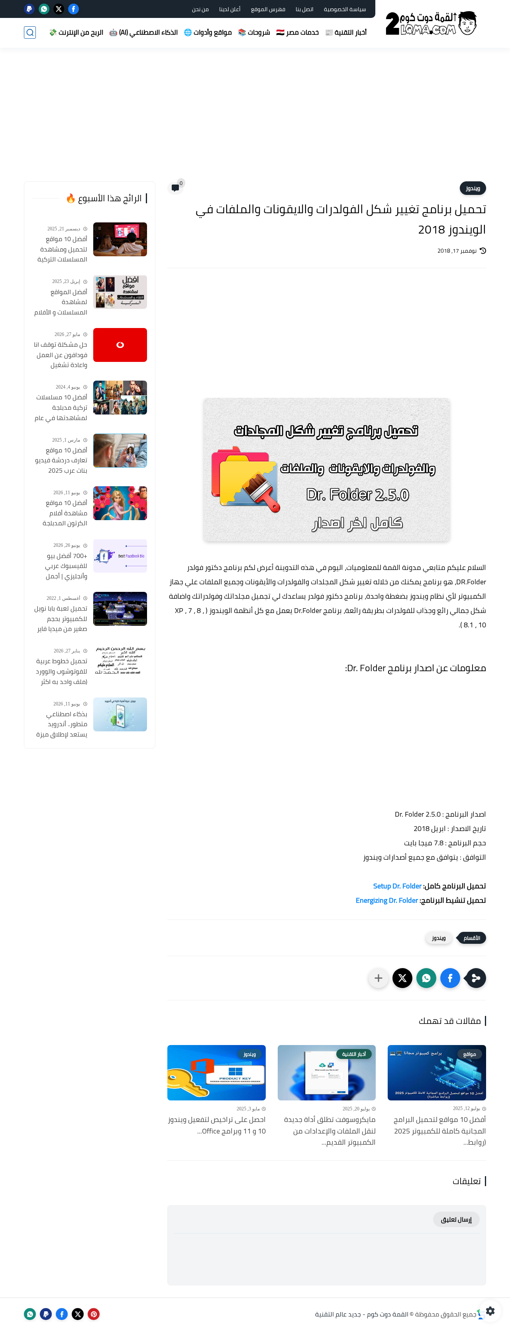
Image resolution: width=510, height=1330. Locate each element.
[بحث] (30, 32)
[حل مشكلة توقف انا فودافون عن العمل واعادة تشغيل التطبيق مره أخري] (120, 345)
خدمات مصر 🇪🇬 (297, 32)
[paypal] (29, 9)
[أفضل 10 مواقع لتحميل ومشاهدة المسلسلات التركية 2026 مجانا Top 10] (120, 239)
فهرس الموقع (268, 9)
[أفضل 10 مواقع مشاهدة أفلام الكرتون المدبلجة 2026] (120, 503)
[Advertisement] (255, 119)
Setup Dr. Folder (397, 885)
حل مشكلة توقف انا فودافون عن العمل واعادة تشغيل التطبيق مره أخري (60, 355)
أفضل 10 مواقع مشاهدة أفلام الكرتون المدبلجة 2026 (65, 513)
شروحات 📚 (254, 32)
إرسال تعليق (456, 1219)
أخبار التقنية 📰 (346, 32)
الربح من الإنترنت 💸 (76, 32)
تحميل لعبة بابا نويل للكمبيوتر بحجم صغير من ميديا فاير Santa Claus (60, 619)
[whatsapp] (44, 9)
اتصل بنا (305, 9)
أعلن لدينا (230, 9)
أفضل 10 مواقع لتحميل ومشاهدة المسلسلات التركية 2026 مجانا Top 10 (62, 249)
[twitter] (58, 9)
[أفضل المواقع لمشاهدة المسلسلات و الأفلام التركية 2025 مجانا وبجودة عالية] (120, 292)
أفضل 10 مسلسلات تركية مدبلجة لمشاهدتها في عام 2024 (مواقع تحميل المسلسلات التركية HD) (61, 407)
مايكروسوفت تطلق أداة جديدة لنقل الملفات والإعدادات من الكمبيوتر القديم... (330, 1131)
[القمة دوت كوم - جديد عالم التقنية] (432, 23)
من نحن (200, 9)
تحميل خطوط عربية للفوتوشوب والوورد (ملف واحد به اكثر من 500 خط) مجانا (61, 671)
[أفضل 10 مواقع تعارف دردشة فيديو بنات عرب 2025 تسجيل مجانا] (120, 451)
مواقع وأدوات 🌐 (208, 32)
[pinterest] (94, 1314)
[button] (450, 978)
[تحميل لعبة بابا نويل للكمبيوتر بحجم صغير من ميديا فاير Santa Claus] (120, 609)
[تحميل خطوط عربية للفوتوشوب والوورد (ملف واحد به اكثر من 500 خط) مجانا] (120, 661)
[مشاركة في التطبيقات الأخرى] (378, 978)
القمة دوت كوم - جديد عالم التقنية (361, 1314)
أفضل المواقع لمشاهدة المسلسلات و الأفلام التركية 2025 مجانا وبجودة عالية (60, 302)
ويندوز (473, 188)
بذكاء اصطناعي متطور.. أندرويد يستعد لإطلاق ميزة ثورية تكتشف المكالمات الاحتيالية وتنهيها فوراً (61, 724)
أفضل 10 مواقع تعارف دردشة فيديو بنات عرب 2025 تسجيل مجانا (61, 460)
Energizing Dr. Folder (387, 900)
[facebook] (73, 9)
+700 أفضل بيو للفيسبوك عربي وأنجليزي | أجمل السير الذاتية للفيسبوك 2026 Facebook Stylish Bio (60, 566)
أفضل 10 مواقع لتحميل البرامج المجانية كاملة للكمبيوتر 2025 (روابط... (440, 1131)
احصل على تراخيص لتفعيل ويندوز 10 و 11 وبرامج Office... (217, 1125)
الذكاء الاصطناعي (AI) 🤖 (143, 32)
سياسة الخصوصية (345, 9)
